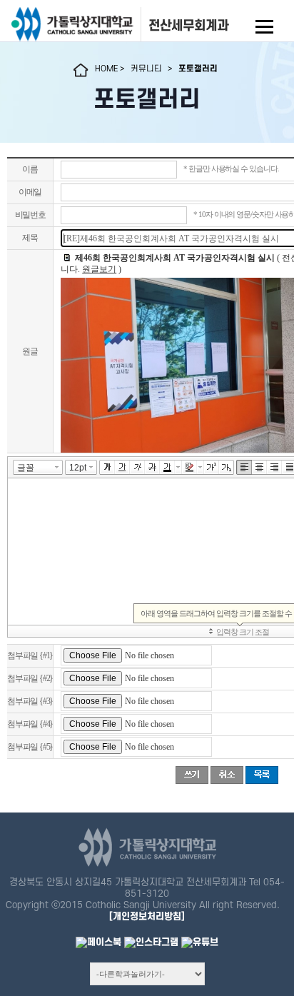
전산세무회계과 (188, 26)
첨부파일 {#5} (30, 747)
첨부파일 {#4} (30, 724)
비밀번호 (30, 215)
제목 (30, 238)
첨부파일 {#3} (30, 701)
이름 (30, 169)
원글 (30, 351)
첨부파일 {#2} (30, 678)
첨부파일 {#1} (30, 655)
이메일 (30, 192)
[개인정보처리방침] (147, 916)
